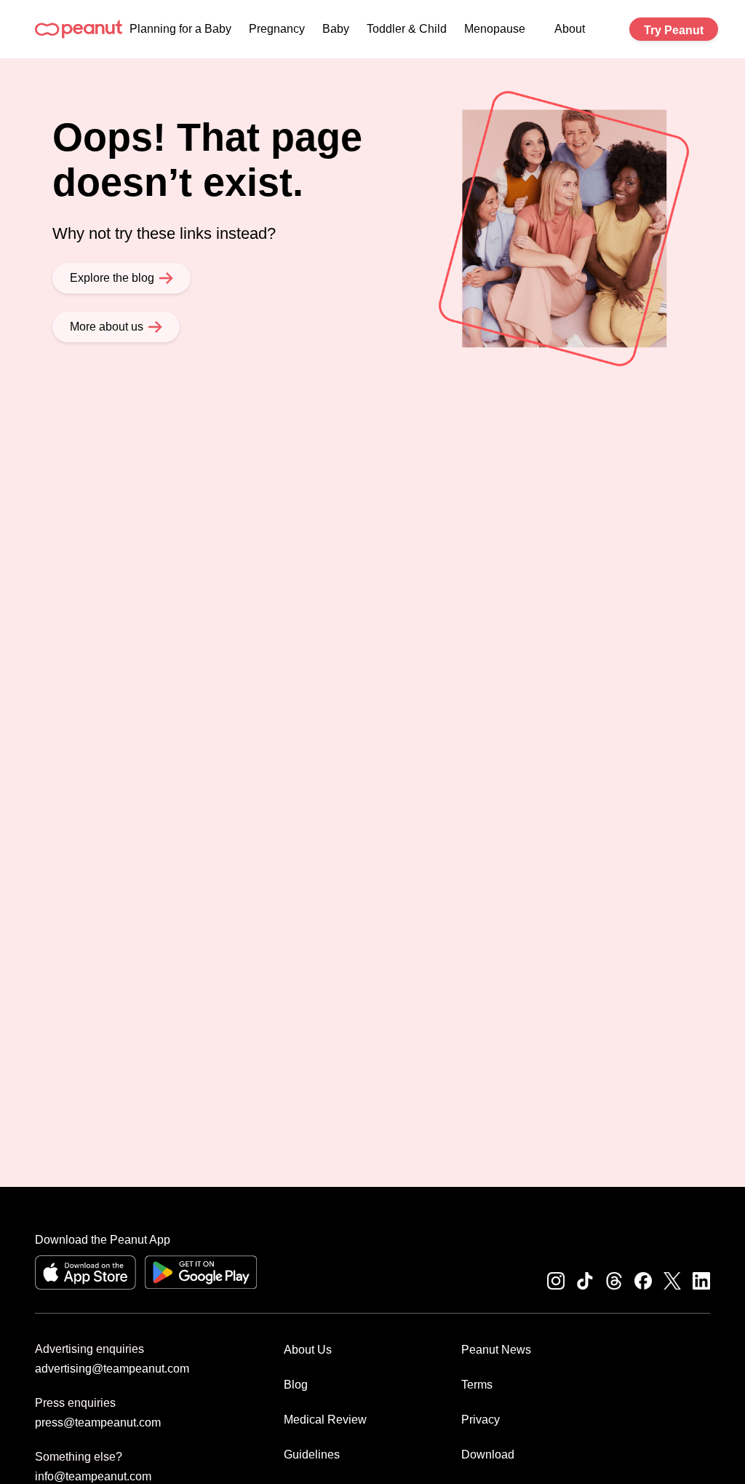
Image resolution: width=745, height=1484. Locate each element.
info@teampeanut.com (93, 1476)
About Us (308, 1349)
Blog (296, 1384)
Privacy (480, 1419)
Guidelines (312, 1454)
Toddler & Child (407, 29)
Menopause (494, 29)
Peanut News (496, 1349)
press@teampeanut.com (98, 1422)
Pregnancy (277, 29)
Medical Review (325, 1419)
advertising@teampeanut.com (112, 1368)
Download (487, 1454)
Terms (477, 1384)
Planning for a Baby (180, 29)
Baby (335, 29)
